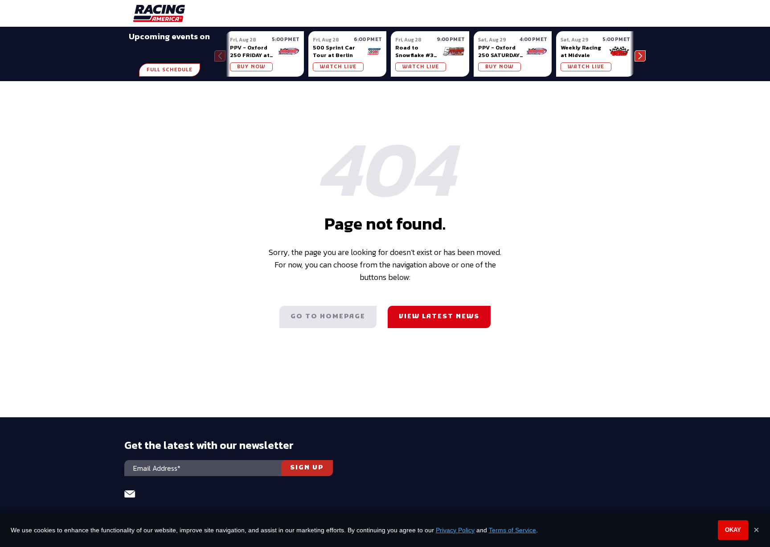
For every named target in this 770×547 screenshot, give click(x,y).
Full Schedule (169, 70)
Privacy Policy (455, 530)
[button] (640, 56)
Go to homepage (328, 317)
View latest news (439, 317)
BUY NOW (251, 67)
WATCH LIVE (338, 67)
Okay (733, 529)
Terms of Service (512, 530)
